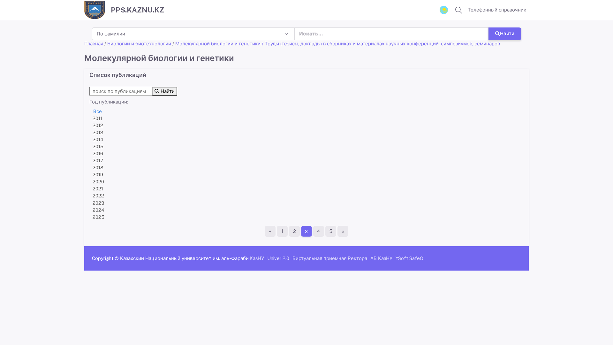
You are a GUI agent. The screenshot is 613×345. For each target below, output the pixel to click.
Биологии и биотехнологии (139, 43)
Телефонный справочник (497, 9)
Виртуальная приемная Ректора (329, 258)
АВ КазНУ (381, 258)
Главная (93, 43)
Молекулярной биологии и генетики (218, 43)
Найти (507, 33)
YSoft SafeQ (409, 258)
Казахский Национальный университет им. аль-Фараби (184, 258)
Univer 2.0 (278, 258)
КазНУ (257, 258)
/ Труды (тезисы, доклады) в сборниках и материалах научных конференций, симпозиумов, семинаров (381, 43)
